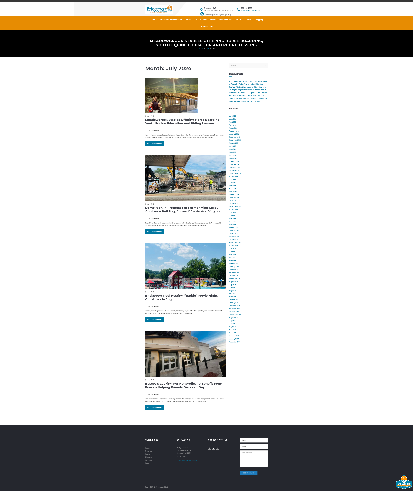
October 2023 (234, 203)
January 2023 (234, 230)
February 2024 (234, 194)
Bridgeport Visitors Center (171, 20)
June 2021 (232, 288)
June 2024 (232, 182)
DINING (188, 20)
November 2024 (234, 167)
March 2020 (233, 333)
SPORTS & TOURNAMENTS (221, 20)
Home (154, 20)
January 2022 (234, 266)
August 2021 (233, 282)
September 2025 (235, 140)
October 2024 (234, 170)
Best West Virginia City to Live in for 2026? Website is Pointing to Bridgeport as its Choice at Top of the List (247, 88)
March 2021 (233, 297)
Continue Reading (154, 143)
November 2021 (234, 273)
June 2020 (232, 324)
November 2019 (234, 342)
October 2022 (234, 239)
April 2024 (232, 188)
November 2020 (234, 309)
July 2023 (232, 212)
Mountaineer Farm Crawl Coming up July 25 (244, 101)
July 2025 (232, 146)
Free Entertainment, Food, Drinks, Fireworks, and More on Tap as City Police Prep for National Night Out (248, 83)
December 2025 (234, 137)
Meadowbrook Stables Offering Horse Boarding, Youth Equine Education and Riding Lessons (182, 121)
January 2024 (234, 197)
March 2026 (233, 128)
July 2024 (232, 179)
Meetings (148, 451)
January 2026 (234, 134)
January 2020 (234, 339)
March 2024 (233, 191)
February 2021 (234, 300)
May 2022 (232, 254)
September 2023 (235, 206)
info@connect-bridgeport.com (251, 10)
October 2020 (234, 312)
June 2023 (232, 215)
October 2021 (234, 276)
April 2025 (232, 155)
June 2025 (232, 149)
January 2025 (234, 164)
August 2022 (233, 245)
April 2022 (232, 257)
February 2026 (234, 131)
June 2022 (232, 251)
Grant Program (201, 20)
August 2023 (233, 209)
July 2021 (232, 285)
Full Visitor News (153, 131)
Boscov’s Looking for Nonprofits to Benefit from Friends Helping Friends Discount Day (183, 385)
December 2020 (234, 306)
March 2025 (233, 158)
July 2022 (232, 248)
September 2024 (235, 173)
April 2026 (232, 125)
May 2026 (232, 122)
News (249, 20)
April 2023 (232, 221)
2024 (207, 48)
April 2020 (232, 330)
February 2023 (234, 227)
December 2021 (234, 270)
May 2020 (232, 327)
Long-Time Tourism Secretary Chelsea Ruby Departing (248, 98)
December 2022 (234, 233)
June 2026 (232, 119)
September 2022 (235, 242)
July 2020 (232, 321)
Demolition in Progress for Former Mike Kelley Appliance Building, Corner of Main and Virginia (182, 209)
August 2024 (233, 176)
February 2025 (234, 161)
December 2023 (234, 200)
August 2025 (233, 143)
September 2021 (235, 279)
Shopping (259, 20)
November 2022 (234, 236)
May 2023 (232, 218)
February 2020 (234, 336)
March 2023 (233, 224)
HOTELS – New (207, 27)
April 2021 (232, 294)
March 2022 (233, 260)
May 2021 (232, 291)
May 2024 (232, 185)
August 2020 (233, 318)
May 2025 (232, 152)
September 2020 (235, 315)
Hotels (147, 454)
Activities (239, 20)
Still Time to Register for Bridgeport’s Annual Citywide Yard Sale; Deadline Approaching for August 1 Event (248, 94)
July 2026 (232, 116)
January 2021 (234, 303)
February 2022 (234, 263)
